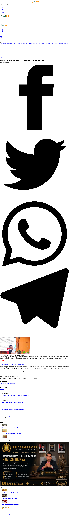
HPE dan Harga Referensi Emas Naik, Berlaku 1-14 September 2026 (8, 43)
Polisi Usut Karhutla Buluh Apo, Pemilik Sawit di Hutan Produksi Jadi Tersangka (12, 439)
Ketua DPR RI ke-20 (2, 383)
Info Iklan (6, 514)
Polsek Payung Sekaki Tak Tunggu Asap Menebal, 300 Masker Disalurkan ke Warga (12, 416)
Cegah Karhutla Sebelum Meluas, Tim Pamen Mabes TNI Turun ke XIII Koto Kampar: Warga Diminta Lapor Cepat (16, 361)
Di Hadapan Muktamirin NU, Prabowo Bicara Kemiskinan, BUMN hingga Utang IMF (47, 43)
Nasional (3, 28)
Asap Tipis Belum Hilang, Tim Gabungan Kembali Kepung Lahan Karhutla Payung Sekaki (13, 409)
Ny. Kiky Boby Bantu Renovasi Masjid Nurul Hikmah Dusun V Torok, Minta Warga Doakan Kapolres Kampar (15, 395)
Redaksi (3, 13)
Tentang (3, 12)
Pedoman (11, 514)
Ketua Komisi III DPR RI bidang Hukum (10, 383)
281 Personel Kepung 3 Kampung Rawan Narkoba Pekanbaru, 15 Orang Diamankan (27, 43)
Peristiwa (3, 7)
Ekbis (2, 8)
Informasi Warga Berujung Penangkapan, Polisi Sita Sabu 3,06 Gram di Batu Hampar (12, 402)
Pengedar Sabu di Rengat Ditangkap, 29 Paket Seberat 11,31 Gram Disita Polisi (11, 433)
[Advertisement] (34, 50)
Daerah (2, 6)
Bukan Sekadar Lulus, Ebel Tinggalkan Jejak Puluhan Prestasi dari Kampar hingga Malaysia (13, 412)
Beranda (3, 27)
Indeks (2, 32)
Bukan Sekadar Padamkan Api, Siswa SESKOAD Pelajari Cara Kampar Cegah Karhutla (13, 364)
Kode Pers (3, 514)
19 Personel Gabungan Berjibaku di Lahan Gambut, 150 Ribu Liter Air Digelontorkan (12, 419)
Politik (2, 9)
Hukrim (2, 30)
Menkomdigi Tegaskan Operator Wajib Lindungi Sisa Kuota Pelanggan (10, 504)
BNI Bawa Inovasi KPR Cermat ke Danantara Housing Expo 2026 (10, 498)
